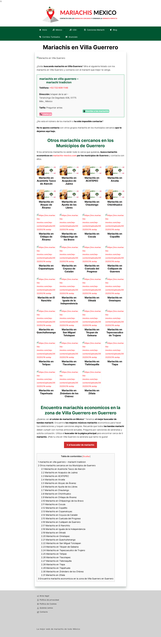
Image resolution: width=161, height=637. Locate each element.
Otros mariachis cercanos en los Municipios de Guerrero (67, 465)
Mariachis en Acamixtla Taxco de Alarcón (63, 469)
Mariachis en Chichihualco (56, 494)
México (59, 30)
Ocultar (86, 456)
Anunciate (73, 37)
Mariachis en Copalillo (54, 508)
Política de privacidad (49, 600)
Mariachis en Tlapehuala (55, 568)
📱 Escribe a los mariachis (96, 111)
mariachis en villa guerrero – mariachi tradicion (62, 462)
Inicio (44, 30)
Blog (115, 30)
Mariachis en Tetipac (54, 554)
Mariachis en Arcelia (53, 479)
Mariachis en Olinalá (53, 532)
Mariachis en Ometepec (55, 536)
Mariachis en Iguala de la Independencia (63, 529)
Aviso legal (44, 596)
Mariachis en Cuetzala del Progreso (61, 518)
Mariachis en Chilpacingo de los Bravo (62, 501)
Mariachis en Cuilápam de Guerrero (60, 522)
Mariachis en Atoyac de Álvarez (58, 483)
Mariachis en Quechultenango (58, 539)
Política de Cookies (48, 604)
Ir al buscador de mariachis (80, 445)
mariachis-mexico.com (64, 155)
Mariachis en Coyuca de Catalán (59, 515)
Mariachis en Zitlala (53, 575)
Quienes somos (46, 608)
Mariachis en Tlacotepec (56, 557)
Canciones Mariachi (95, 30)
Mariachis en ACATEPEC (55, 476)
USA (74, 30)
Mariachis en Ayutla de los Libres (59, 486)
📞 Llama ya (46, 114)
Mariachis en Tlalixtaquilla (56, 561)
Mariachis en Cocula (53, 504)
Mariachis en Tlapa (53, 564)
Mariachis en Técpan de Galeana (59, 547)
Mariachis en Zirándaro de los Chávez (62, 571)
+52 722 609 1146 (59, 88)
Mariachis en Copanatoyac (56, 511)
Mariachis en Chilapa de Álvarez (59, 497)
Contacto (44, 612)
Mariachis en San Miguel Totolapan (61, 543)
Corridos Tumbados (51, 37)
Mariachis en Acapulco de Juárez (59, 472)
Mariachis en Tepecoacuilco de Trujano (63, 550)
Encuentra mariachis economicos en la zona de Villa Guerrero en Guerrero (75, 578)
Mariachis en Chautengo (55, 490)
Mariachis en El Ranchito (55, 525)
